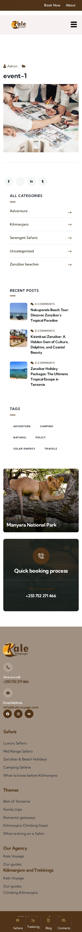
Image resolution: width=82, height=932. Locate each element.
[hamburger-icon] (74, 25)
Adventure (19, 211)
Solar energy (24, 448)
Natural (19, 437)
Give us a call (11, 677)
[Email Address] (8, 693)
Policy (41, 437)
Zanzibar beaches (24, 264)
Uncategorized (22, 251)
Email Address (12, 703)
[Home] (18, 24)
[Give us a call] (8, 667)
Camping (46, 426)
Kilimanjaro (19, 224)
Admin (12, 66)
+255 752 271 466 (41, 595)
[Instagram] (18, 714)
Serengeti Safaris (24, 237)
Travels (51, 448)
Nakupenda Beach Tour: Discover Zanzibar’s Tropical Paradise (50, 315)
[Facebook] (7, 714)
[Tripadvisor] (29, 714)
